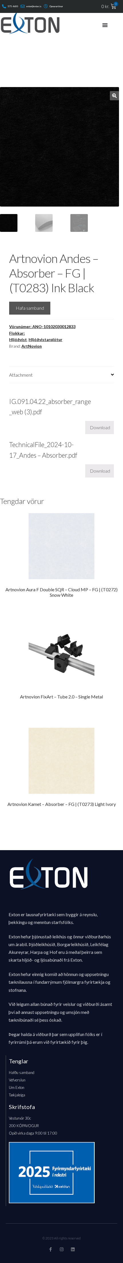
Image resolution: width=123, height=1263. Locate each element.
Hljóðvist (18, 339)
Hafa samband (30, 308)
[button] (114, 95)
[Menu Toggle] (105, 25)
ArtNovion (31, 346)
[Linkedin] (73, 1249)
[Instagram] (61, 1249)
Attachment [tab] (21, 375)
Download (100, 427)
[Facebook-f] (50, 1249)
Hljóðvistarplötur (45, 339)
